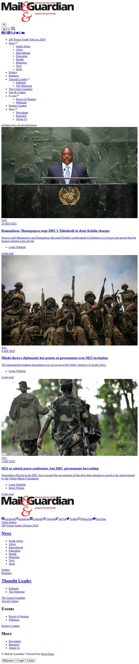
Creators (11, 522)
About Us (14, 647)
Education (14, 550)
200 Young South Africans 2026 (19, 525)
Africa (12, 544)
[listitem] (8, 519)
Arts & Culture (9, 601)
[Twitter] (17, 33)
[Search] (13, 29)
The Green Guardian (13, 597)
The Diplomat (17, 591)
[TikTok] (14, 33)
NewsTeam (47, 653)
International (16, 547)
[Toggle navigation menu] (4, 25)
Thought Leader (16, 580)
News (6, 533)
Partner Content (10, 625)
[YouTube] (23, 33)
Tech (11, 560)
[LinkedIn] (8, 33)
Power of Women (19, 616)
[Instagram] (5, 33)
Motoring (14, 557)
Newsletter (15, 641)
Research (14, 644)
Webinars (14, 619)
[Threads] (11, 33)
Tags (4, 522)
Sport (12, 563)
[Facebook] (2, 33)
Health (12, 553)
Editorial (13, 588)
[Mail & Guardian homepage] (69, 12)
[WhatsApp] (20, 33)
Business (6, 573)
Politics (5, 569)
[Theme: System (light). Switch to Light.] (6, 29)
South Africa (16, 540)
